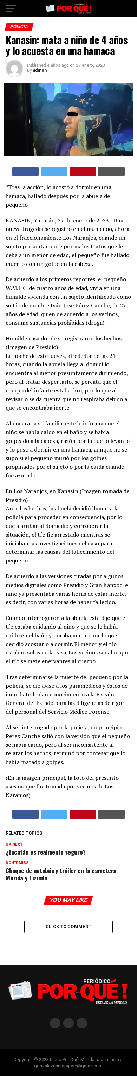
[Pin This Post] (83, 171)
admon (40, 70)
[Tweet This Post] (54, 171)
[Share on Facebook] (25, 171)
